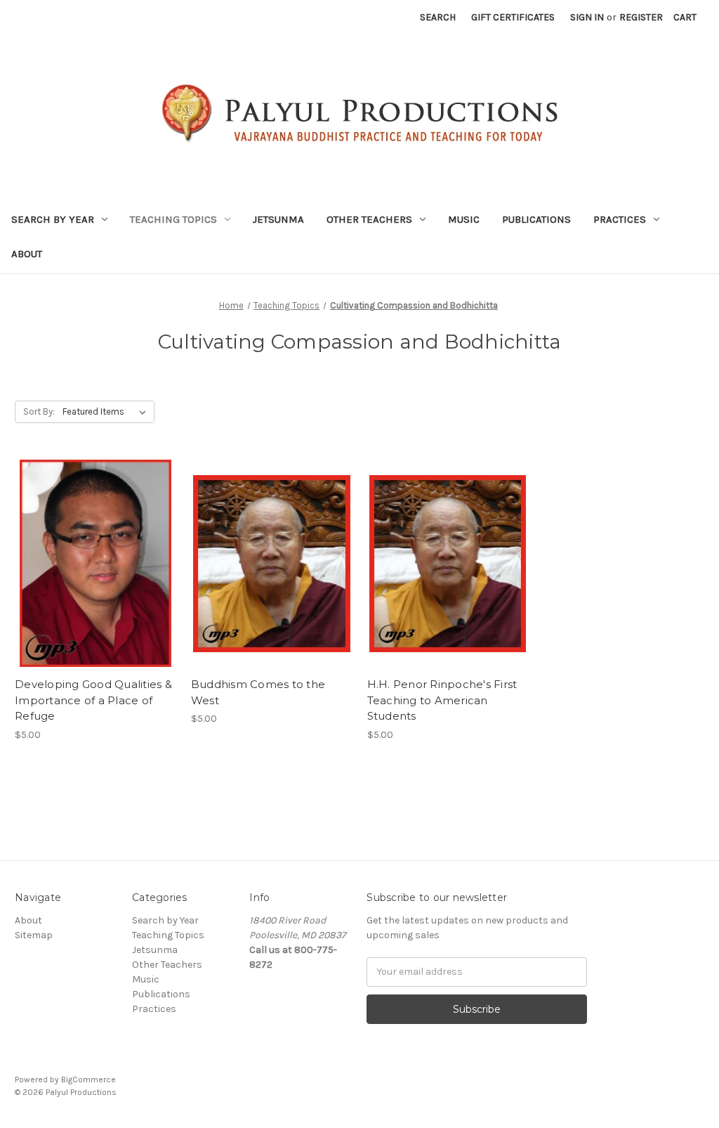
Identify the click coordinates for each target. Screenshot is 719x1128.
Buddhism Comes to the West (258, 692)
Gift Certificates (513, 17)
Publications (536, 219)
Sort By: (39, 411)
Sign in (587, 17)
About (26, 253)
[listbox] (107, 411)
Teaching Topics (173, 219)
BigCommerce (88, 1079)
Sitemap (34, 935)
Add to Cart (95, 588)
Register (641, 17)
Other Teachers (369, 219)
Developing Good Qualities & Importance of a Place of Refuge (93, 700)
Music (464, 219)
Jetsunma (278, 219)
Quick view (92, 538)
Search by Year (52, 219)
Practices (619, 219)
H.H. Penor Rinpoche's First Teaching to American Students (442, 700)
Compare (90, 563)
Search (438, 17)
